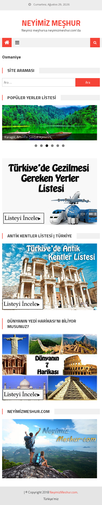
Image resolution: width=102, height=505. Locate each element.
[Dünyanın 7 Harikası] (49, 366)
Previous (8, 121)
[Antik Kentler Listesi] (49, 276)
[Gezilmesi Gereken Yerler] (49, 191)
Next (91, 121)
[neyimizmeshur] (49, 448)
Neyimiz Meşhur (51, 23)
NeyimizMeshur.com (63, 492)
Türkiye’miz (51, 498)
